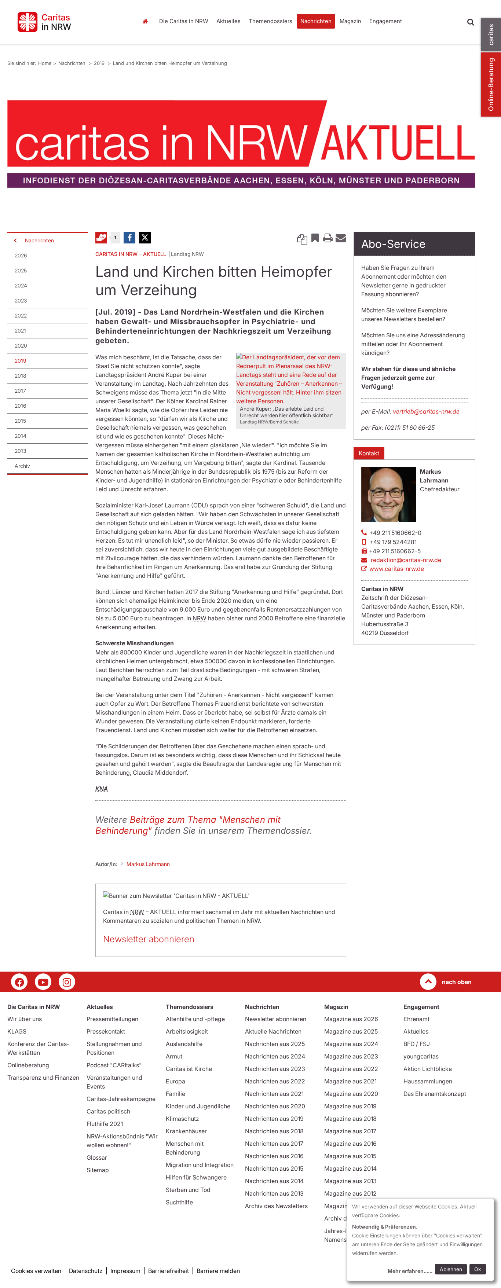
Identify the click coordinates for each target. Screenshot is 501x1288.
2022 (21, 315)
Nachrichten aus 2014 (274, 1181)
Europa (175, 1081)
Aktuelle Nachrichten (273, 1031)
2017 (20, 391)
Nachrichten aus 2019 (274, 1118)
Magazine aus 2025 (351, 1031)
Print (327, 237)
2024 (21, 285)
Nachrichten (316, 21)
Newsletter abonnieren (148, 939)
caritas (491, 34)
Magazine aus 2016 (350, 1143)
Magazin (350, 21)
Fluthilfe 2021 (105, 1123)
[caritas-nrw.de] (69, 21)
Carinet (101, 237)
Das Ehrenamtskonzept (434, 1093)
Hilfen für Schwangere (196, 1177)
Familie (175, 1093)
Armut (174, 1056)
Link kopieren (302, 237)
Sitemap (98, 1170)
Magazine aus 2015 (350, 1156)
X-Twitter (145, 237)
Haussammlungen (427, 1081)
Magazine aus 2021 (350, 1081)
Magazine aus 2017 (350, 1131)
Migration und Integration (200, 1164)
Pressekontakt (106, 1031)
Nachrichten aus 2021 (274, 1093)
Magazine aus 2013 (350, 1181)
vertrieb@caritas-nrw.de (426, 411)
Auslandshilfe (184, 1043)
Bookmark (315, 237)
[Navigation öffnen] (14, 240)
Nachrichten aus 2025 (275, 1043)
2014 (20, 436)
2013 (20, 451)
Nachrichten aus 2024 (275, 1056)
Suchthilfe (179, 1202)
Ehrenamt (416, 1019)
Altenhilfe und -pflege (195, 1019)
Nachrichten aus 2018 (274, 1131)
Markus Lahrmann (148, 864)
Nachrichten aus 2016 (274, 1156)
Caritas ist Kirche (189, 1068)
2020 (21, 345)
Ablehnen (451, 1269)
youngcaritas (421, 1056)
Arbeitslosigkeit (187, 1031)
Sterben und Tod (188, 1189)
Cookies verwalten (36, 1270)
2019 (100, 63)
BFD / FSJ (416, 1043)
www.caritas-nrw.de (396, 568)
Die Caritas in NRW (183, 21)
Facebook (129, 237)
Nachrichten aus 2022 (275, 1081)
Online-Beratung (491, 84)
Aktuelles (228, 21)
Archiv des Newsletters (276, 1206)
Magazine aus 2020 (351, 1093)
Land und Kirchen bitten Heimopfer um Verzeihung (170, 63)
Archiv (22, 466)
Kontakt (369, 453)
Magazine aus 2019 (350, 1106)
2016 (20, 406)
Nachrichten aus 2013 (274, 1193)
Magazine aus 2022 (351, 1068)
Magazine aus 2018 (350, 1118)
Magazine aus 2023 (351, 1056)
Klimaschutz (182, 1118)
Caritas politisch (108, 1111)
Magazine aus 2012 (350, 1193)
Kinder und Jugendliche (198, 1106)
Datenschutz (86, 1270)
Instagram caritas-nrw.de (67, 981)
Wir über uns (24, 1019)
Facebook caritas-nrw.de (19, 981)
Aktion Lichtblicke (427, 1068)
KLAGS (16, 1031)
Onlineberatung (28, 1065)
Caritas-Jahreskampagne (121, 1098)
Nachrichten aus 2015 (274, 1168)
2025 (21, 270)
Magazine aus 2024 (351, 1043)
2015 (20, 421)
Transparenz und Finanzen (43, 1077)
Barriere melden (218, 1270)
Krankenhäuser (186, 1131)
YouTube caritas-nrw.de (43, 981)
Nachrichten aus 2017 (274, 1143)
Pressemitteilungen (112, 1019)
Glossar (97, 1157)
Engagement (385, 21)
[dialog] (420, 1240)
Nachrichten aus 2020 (275, 1106)
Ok (477, 1269)
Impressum (125, 1270)
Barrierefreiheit (168, 1270)
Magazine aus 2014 (350, 1168)
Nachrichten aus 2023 (275, 1068)
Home (147, 21)
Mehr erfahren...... (410, 1271)
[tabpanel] (241, 144)
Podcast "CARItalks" (114, 1065)
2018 (20, 376)
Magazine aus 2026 (351, 1019)
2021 (20, 330)
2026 (21, 255)
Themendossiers (270, 21)
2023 (21, 300)
